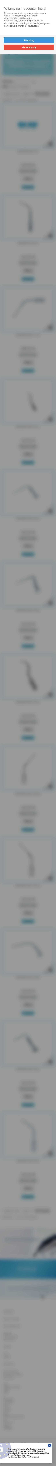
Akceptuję (29, 40)
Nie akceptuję (29, 47)
